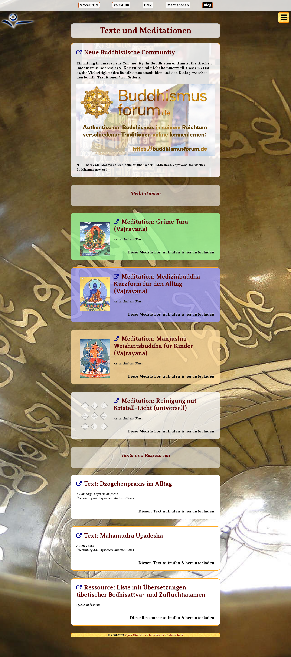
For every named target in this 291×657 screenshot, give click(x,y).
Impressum (156, 635)
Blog (207, 5)
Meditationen (178, 5)
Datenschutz (175, 635)
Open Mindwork (135, 635)
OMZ (148, 5)
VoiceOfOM (89, 5)
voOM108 (121, 5)
